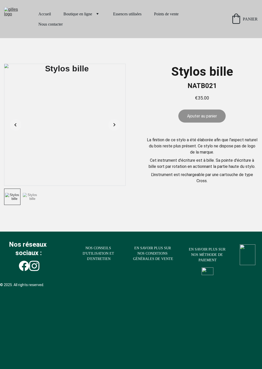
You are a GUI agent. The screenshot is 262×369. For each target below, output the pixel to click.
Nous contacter (50, 24)
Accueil (44, 14)
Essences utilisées (127, 14)
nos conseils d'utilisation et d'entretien (99, 253)
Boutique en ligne (77, 14)
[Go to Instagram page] (34, 266)
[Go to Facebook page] (24, 266)
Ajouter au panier (202, 116)
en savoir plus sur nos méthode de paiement (207, 254)
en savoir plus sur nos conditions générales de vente (153, 253)
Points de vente (166, 14)
